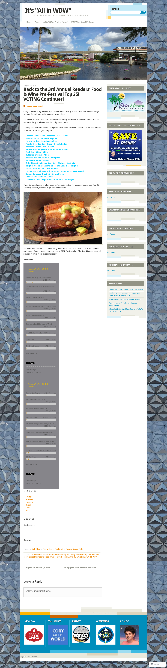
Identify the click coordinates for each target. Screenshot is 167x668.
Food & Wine (60, 549)
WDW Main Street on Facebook (124, 210)
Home (28, 22)
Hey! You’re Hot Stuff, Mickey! (37, 568)
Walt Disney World (84, 557)
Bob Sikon (36, 549)
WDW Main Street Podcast (82, 22)
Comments (31, 370)
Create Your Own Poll (33, 372)
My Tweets (111, 197)
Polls (80, 549)
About (37, 22)
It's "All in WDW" (48, 10)
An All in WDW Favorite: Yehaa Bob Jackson (125, 299)
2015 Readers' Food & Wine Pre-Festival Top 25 (50, 554)
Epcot (51, 549)
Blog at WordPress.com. (28, 657)
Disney (72, 554)
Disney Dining (81, 554)
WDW (95, 557)
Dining (45, 549)
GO (143, 12)
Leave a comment (35, 106)
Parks (75, 549)
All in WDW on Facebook (121, 173)
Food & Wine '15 (69, 557)
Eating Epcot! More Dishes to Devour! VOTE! (82, 568)
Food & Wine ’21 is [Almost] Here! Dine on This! (126, 290)
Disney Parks (93, 554)
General (69, 549)
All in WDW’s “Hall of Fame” (55, 22)
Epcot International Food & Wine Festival (45, 557)
